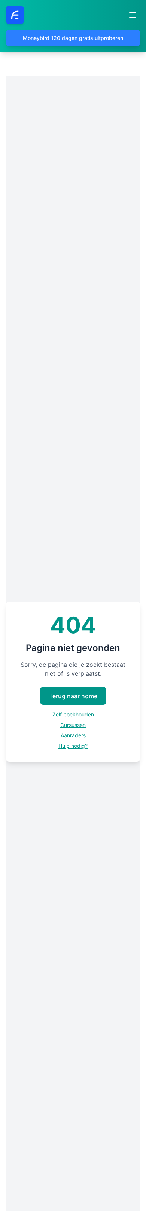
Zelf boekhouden (73, 714)
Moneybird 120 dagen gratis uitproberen (73, 38)
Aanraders (73, 735)
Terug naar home (73, 696)
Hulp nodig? (73, 746)
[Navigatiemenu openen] (132, 14)
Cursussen (73, 725)
